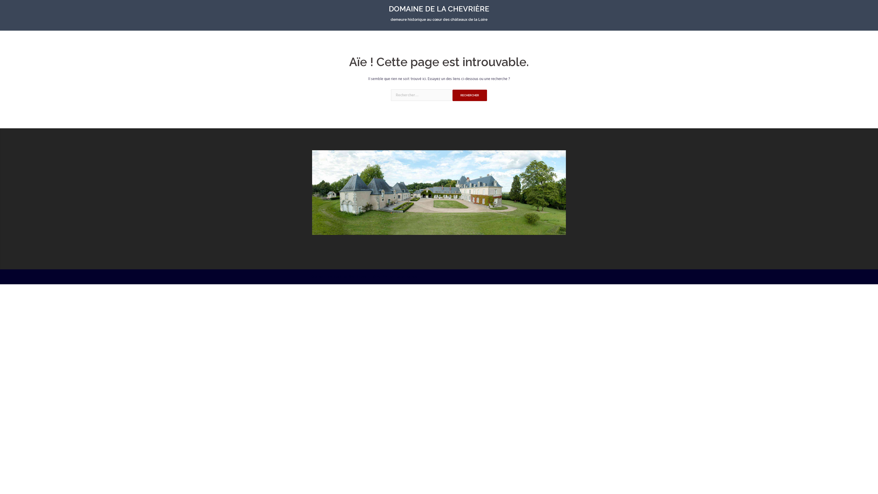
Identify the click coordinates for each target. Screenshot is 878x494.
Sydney (389, 277)
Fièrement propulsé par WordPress (337, 277)
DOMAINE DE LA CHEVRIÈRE (439, 9)
